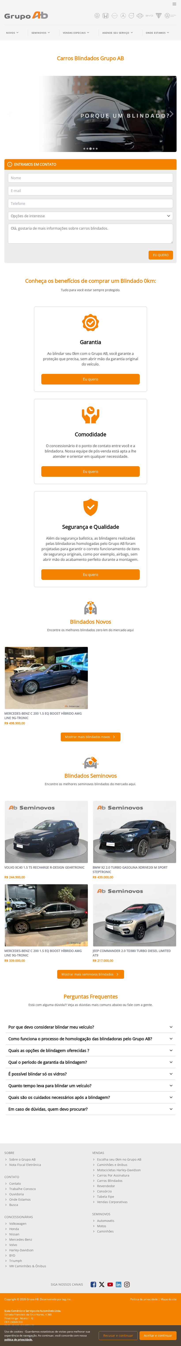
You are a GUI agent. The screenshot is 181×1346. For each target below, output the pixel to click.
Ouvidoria (16, 1194)
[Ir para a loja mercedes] (123, 16)
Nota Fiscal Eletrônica (25, 1165)
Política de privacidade (144, 1299)
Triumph (15, 1261)
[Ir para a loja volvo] (131, 16)
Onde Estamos (20, 1199)
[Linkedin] (118, 1284)
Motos (101, 1226)
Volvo (13, 1245)
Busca (13, 1205)
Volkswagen (17, 1223)
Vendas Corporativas (112, 1202)
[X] (101, 1284)
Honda (14, 1229)
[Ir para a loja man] (170, 16)
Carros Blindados (110, 1181)
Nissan (14, 1234)
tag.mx (66, 1299)
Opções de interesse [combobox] (28, 215)
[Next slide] (171, 113)
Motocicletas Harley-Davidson (119, 1170)
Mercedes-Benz (20, 1239)
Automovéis (105, 1221)
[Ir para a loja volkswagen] (97, 16)
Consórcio (104, 1191)
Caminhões (105, 1231)
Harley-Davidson (21, 1250)
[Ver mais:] (90, 114)
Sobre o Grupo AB (22, 1159)
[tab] (84, 149)
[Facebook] (93, 1284)
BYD (12, 1255)
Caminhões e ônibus (112, 1165)
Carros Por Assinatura (113, 1175)
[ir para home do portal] (26, 15)
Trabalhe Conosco (22, 1189)
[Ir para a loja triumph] (158, 16)
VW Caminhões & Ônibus (27, 1266)
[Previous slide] (9, 113)
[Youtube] (110, 1284)
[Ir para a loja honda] (105, 16)
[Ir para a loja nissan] (114, 16)
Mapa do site (169, 1299)
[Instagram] (127, 1284)
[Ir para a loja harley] (139, 16)
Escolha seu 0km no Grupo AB (119, 1159)
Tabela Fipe (105, 1196)
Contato (15, 1183)
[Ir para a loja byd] (149, 16)
